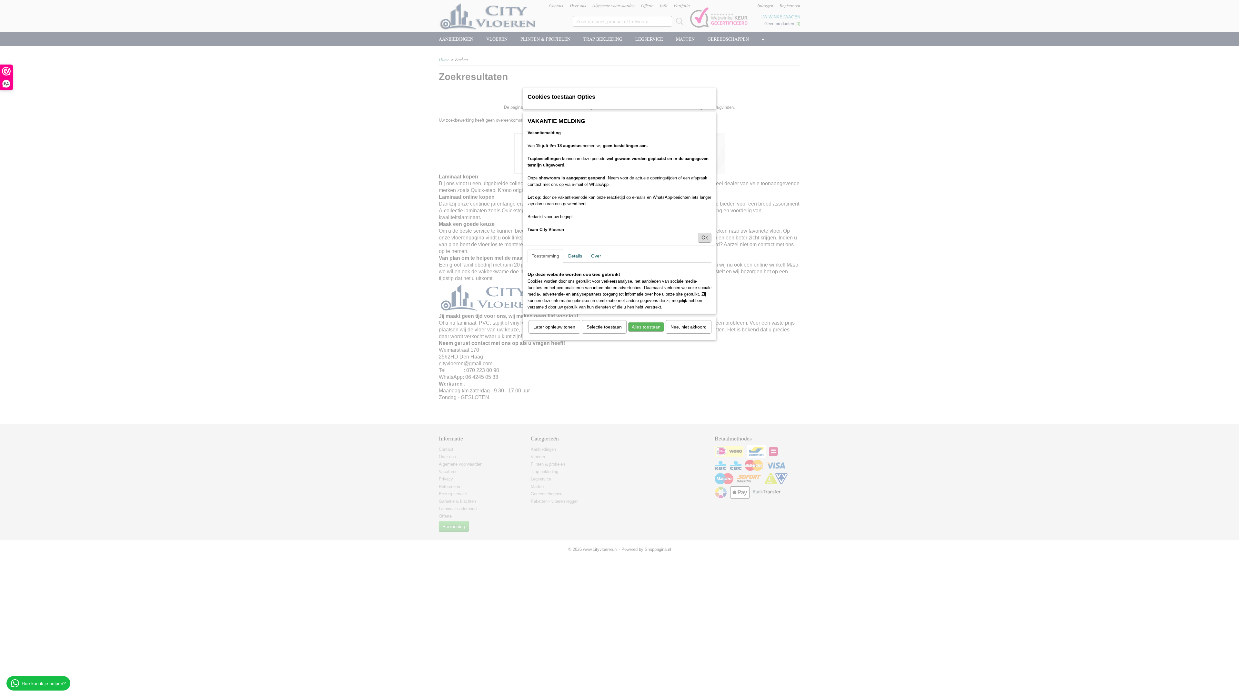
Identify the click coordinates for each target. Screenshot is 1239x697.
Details (575, 255)
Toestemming (545, 255)
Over (596, 255)
